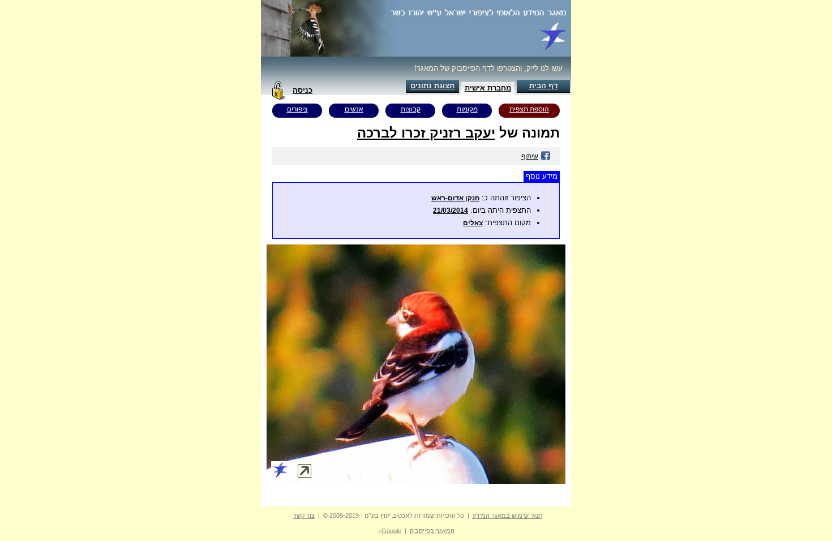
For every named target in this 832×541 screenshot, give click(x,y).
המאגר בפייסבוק (432, 530)
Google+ (389, 530)
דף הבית (543, 85)
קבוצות (411, 109)
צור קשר (304, 515)
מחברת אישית (488, 88)
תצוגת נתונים (432, 85)
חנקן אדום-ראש (455, 198)
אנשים (354, 109)
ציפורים (297, 109)
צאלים (473, 223)
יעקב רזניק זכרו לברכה (426, 132)
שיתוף (529, 156)
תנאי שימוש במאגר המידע (508, 515)
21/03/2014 (450, 210)
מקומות (467, 109)
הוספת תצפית (529, 109)
